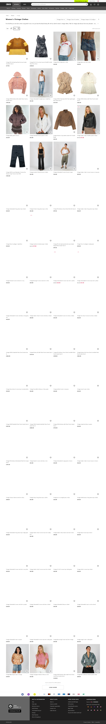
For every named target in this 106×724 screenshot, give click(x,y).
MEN (24, 4)
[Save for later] (27, 58)
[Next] (99, 19)
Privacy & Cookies (87, 722)
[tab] (8, 8)
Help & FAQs (92, 1)
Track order (34, 704)
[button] (88, 706)
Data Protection (35, 714)
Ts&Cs (93, 722)
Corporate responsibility (55, 706)
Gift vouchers (71, 704)
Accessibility (97, 722)
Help (33, 701)
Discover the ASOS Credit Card (74, 712)
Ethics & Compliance (36, 717)
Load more (53, 687)
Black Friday (70, 708)
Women (12, 15)
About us (52, 701)
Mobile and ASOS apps (73, 701)
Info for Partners (71, 710)
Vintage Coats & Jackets (73, 19)
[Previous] (55, 19)
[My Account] (91, 4)
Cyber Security (53, 710)
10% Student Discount (36, 710)
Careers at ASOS (53, 704)
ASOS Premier (35, 708)
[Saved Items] (94, 4)
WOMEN (16, 4)
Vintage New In (61, 19)
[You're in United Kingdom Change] (98, 1)
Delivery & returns (36, 706)
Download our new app (81, 1)
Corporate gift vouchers (73, 706)
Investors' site (53, 708)
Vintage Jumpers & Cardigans (88, 19)
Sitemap (33, 712)
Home (7, 15)
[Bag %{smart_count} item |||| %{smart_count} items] (98, 4)
